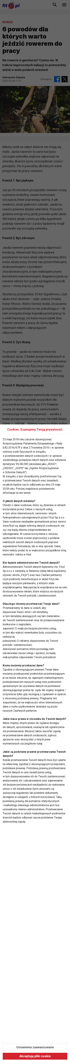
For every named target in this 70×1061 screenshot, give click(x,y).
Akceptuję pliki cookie (35, 1056)
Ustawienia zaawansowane (35, 1047)
